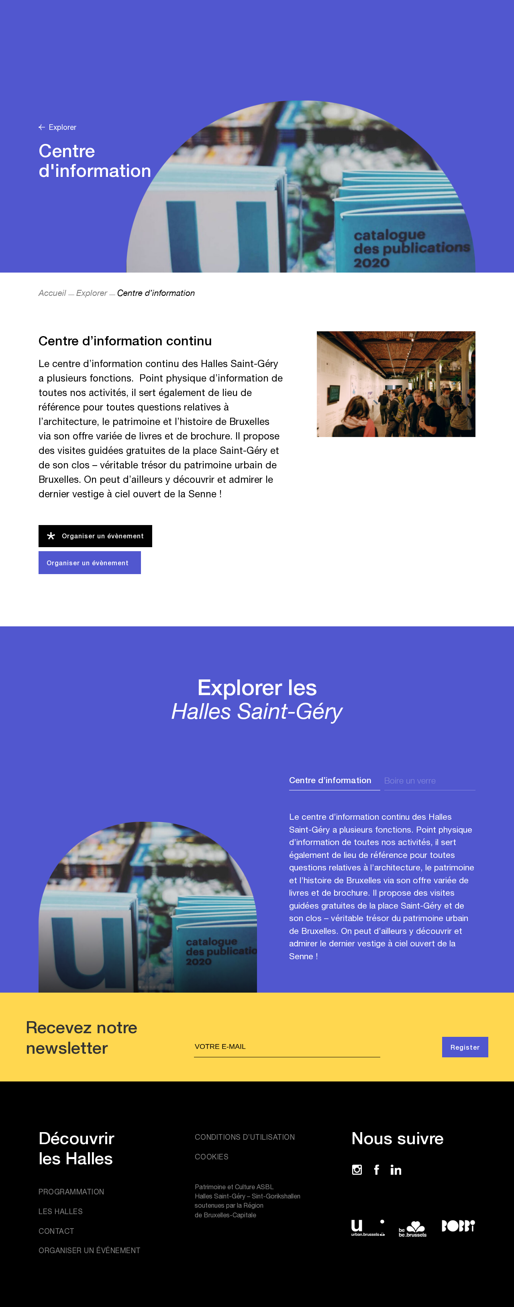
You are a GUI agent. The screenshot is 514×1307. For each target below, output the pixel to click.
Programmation (71, 1192)
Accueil (52, 293)
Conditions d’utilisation (245, 1137)
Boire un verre (410, 780)
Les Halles (61, 1211)
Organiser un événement (90, 1250)
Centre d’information (330, 780)
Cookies (211, 1157)
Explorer (91, 293)
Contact (57, 1231)
